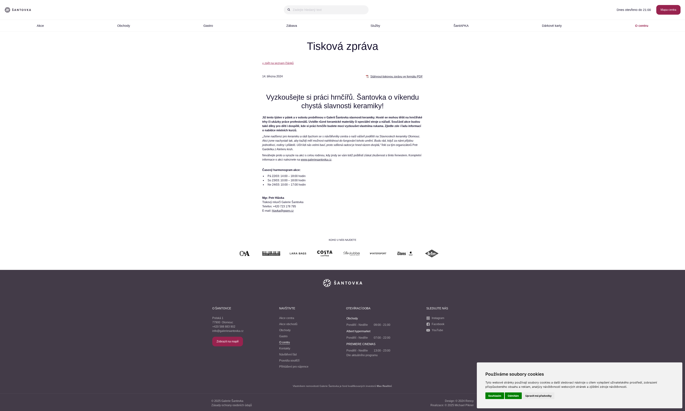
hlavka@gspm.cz (283, 210)
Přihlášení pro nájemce (293, 366)
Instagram (438, 318)
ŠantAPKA (461, 26)
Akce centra (286, 318)
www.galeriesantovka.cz (316, 159)
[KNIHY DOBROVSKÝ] (255, 254)
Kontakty (284, 348)
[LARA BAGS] (282, 254)
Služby (375, 26)
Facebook (438, 324)
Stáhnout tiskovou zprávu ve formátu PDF (396, 76)
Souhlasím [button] (494, 395)
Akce (40, 26)
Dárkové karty (552, 26)
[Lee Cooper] (415, 254)
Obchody (123, 26)
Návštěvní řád (288, 354)
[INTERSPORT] (362, 254)
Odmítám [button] (513, 395)
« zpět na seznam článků (278, 63)
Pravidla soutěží (289, 360)
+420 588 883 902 (223, 326)
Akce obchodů (288, 324)
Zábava (291, 26)
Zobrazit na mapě (228, 341)
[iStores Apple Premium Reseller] (389, 254)
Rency (469, 400)
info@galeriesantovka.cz (227, 330)
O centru (641, 26)
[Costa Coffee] (308, 254)
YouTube (437, 330)
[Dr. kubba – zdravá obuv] (335, 254)
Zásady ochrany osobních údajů (231, 405)
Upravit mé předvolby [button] (538, 395)
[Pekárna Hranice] (442, 254)
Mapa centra (668, 9)
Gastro (208, 26)
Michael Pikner (464, 405)
